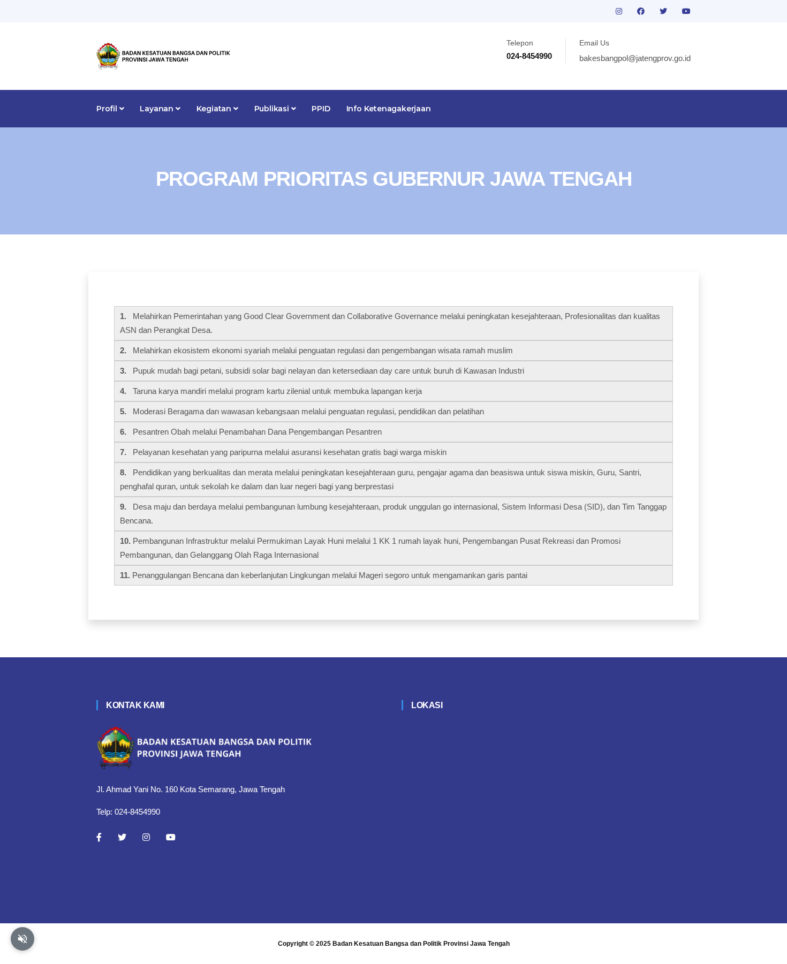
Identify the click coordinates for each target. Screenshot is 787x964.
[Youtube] (171, 837)
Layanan (157, 108)
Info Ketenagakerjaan (388, 108)
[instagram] (620, 11)
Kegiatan (214, 108)
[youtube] (686, 11)
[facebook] (642, 11)
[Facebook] (99, 837)
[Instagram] (146, 837)
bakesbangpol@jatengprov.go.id (635, 58)
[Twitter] (122, 837)
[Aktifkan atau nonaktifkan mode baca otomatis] (22, 939)
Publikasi (272, 108)
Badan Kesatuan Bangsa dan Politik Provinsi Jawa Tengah (421, 943)
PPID (321, 108)
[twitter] (664, 11)
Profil (107, 108)
